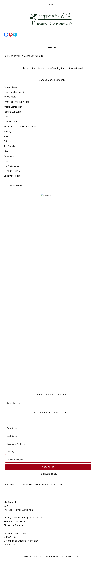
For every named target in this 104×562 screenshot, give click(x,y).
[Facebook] (6, 35)
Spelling (7, 131)
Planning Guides (11, 87)
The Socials (9, 146)
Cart (6, 506)
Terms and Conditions (14, 521)
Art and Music (10, 97)
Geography (9, 156)
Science (7, 141)
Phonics (7, 116)
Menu (53, 4)
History (7, 151)
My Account (10, 502)
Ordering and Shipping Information (21, 540)
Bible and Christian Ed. (14, 92)
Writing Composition (13, 107)
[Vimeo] (15, 35)
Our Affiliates (10, 537)
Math (6, 136)
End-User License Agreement (18, 510)
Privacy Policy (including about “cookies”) (24, 517)
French (7, 161)
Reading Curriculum (12, 111)
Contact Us (9, 544)
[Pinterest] (11, 35)
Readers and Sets (12, 121)
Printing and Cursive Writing (16, 102)
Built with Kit (48, 474)
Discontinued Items (12, 176)
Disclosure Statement (14, 525)
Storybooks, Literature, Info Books (20, 126)
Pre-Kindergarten (11, 166)
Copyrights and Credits (15, 533)
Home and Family (12, 171)
